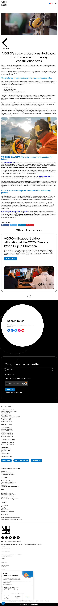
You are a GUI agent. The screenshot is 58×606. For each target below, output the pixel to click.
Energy (3, 507)
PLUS (25, 211)
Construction (4, 505)
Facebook (6, 225)
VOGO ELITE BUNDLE (7, 443)
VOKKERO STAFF (6, 412)
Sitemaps (31, 601)
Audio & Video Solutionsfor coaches (7, 484)
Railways (3, 508)
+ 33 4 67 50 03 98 (5, 549)
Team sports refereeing (7, 473)
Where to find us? (6, 449)
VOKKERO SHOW (6, 418)
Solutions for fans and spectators (10, 486)
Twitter (14, 225)
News (2, 452)
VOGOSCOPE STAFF (7, 435)
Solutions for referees (7, 481)
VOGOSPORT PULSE (7, 430)
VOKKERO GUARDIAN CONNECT (10, 417)
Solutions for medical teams (8, 482)
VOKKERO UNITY (6, 414)
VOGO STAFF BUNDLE (7, 444)
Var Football (4, 471)
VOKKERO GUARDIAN (10, 163)
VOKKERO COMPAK (6, 421)
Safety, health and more (7, 511)
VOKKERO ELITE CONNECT (9, 411)
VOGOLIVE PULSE (6, 432)
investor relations (21, 460)
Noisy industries (5, 510)
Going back (6, 48)
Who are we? (4, 447)
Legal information (22, 601)
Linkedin (22, 225)
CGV (37, 601)
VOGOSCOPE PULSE (7, 436)
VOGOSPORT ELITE (6, 428)
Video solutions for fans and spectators (11, 519)
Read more (11, 259)
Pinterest (30, 225)
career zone (36, 460)
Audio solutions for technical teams (10, 517)
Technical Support (6, 450)
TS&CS (47, 601)
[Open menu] (56, 3)
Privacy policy (12, 601)
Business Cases (5, 453)
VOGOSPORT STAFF (7, 429)
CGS (41, 601)
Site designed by (29, 604)
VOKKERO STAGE (6, 420)
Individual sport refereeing (8, 474)
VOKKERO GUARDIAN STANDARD (11, 211)
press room (6, 460)
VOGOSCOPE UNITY (7, 433)
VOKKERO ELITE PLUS (7, 410)
